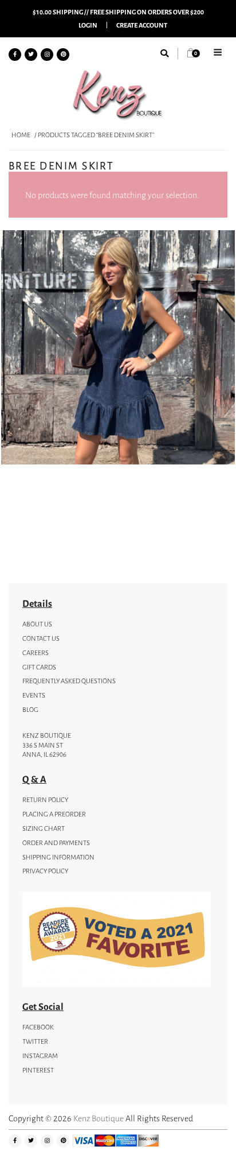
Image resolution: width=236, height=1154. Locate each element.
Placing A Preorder (54, 814)
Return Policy (45, 799)
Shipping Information (58, 857)
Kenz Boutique (98, 1118)
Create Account (141, 25)
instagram (40, 1055)
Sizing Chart (43, 828)
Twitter (35, 1041)
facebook (38, 1027)
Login (87, 25)
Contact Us (41, 638)
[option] (118, 349)
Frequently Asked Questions (69, 681)
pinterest (38, 1070)
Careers (35, 652)
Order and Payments (56, 842)
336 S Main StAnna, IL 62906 (44, 750)
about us (37, 624)
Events (33, 695)
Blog (30, 709)
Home (20, 135)
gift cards (39, 667)
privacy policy (45, 871)
